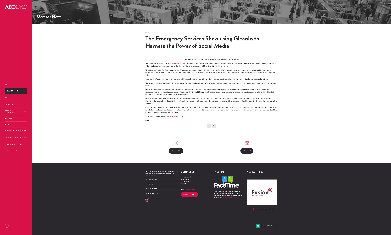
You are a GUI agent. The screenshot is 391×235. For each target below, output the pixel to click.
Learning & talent (13, 144)
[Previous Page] (209, 126)
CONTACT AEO (189, 194)
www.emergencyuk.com (176, 64)
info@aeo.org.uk (190, 189)
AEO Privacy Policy (153, 193)
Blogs (7, 124)
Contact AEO (11, 151)
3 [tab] (253, 209)
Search (7, 226)
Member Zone (12, 91)
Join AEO (9, 104)
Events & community (10, 111)
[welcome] (16, 9)
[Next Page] (214, 126)
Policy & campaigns (14, 131)
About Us (9, 97)
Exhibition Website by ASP (269, 226)
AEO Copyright (152, 189)
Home (16, 84)
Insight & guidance (14, 138)
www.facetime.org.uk (229, 197)
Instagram (176, 151)
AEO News (9, 119)
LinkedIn (247, 151)
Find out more (152, 179)
